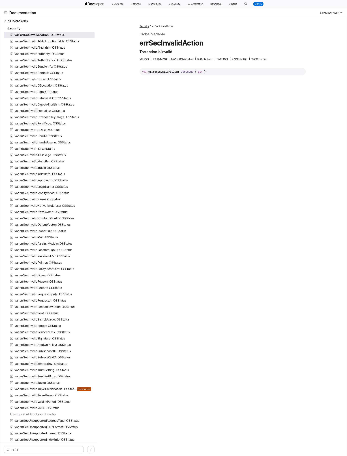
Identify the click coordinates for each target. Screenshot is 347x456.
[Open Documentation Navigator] (5, 12)
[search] (44, 449)
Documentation (22, 12)
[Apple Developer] (94, 4)
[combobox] (45, 450)
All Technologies (18, 21)
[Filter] (45, 449)
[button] (246, 4)
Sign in (258, 4)
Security (144, 26)
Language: (326, 12)
